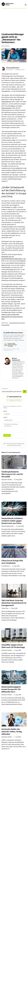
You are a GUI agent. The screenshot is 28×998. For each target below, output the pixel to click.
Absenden (7, 435)
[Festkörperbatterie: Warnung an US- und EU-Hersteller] (14, 462)
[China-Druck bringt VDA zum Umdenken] (14, 551)
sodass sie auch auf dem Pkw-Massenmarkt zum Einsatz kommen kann (12, 317)
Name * (5, 411)
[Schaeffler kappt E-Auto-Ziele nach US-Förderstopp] (14, 635)
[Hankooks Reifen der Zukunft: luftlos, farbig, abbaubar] (14, 719)
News (8, 46)
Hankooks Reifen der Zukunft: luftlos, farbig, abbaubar (11, 731)
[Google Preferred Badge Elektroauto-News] (10, 344)
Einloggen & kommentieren (15, 400)
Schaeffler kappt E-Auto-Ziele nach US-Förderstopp (13, 646)
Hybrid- (13, 106)
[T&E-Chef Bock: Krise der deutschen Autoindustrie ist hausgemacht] (14, 591)
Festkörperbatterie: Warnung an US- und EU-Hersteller (12, 474)
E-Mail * (5, 417)
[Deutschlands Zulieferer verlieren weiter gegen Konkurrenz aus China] (14, 509)
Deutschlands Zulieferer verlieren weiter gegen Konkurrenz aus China (12, 520)
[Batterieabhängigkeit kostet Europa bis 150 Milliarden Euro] (14, 677)
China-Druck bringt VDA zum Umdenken (12, 561)
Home (3, 46)
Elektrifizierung (6, 101)
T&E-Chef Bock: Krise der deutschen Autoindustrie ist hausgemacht (13, 602)
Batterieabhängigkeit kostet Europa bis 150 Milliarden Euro (11, 689)
